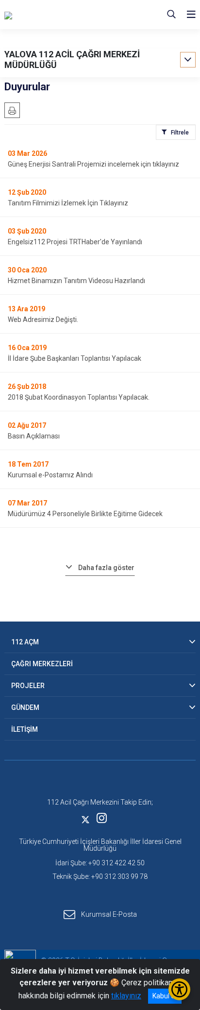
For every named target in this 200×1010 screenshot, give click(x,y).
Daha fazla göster (106, 568)
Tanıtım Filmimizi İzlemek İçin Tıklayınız (68, 203)
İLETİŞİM (24, 729)
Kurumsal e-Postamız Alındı (50, 475)
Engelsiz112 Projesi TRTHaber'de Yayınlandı (75, 242)
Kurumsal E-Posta (109, 914)
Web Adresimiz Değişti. (43, 319)
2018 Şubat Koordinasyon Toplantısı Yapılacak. (79, 397)
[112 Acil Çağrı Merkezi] (53, 14)
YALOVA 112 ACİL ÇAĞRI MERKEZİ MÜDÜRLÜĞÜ (72, 59)
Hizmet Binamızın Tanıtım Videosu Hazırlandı (76, 281)
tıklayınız (126, 995)
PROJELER (28, 686)
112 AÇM (25, 642)
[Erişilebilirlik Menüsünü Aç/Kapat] (179, 989)
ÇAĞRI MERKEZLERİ (42, 664)
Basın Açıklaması (34, 436)
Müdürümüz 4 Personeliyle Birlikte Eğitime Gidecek (85, 514)
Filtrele (180, 132)
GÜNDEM (25, 707)
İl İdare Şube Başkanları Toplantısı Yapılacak (74, 358)
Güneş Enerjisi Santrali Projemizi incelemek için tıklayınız (93, 164)
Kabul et (164, 996)
